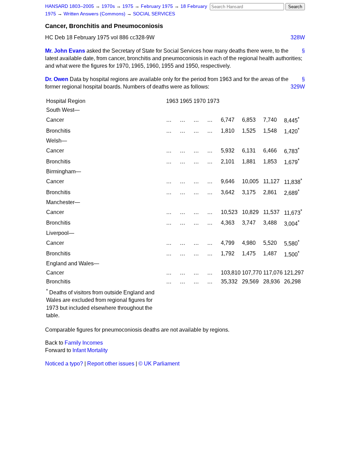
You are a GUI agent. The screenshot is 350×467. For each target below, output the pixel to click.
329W (298, 87)
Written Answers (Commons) (95, 13)
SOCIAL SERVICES (154, 13)
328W (298, 37)
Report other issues (110, 363)
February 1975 (157, 6)
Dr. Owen (56, 79)
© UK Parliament (158, 363)
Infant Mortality (90, 350)
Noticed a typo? (64, 363)
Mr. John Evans (65, 51)
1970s (109, 6)
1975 (128, 6)
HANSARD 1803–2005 (69, 6)
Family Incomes (84, 343)
